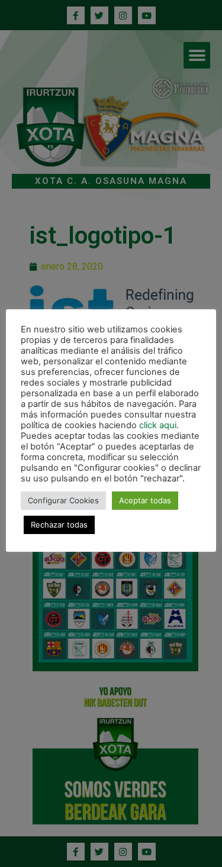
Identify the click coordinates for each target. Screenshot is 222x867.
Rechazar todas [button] (59, 524)
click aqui (157, 425)
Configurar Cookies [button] (63, 500)
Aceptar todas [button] (145, 500)
